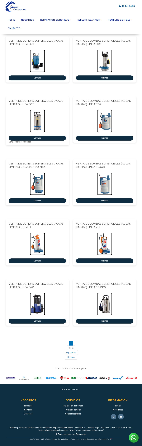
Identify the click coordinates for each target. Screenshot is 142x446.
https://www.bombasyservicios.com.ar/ (87, 430)
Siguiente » (71, 352)
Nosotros (27, 20)
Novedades (118, 410)
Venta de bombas (73, 410)
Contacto (14, 28)
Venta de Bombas (119, 20)
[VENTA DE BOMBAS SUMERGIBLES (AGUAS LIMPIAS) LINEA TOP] (104, 121)
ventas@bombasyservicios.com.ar (53, 430)
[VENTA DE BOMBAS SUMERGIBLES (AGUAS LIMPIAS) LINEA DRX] (104, 61)
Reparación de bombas (73, 406)
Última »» (71, 357)
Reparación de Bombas (55, 20)
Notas (118, 406)
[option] (10, 378)
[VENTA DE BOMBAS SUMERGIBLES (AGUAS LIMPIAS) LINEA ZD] (104, 244)
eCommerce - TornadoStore (58, 439)
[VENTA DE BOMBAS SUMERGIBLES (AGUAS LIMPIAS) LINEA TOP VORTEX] (37, 184)
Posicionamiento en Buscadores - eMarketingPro (90, 439)
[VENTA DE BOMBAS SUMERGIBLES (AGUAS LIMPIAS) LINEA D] (37, 244)
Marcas (75, 389)
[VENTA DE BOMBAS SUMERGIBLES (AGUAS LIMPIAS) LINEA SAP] (37, 304)
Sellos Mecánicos (89, 20)
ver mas (37, 78)
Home (11, 20)
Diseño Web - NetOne (38, 439)
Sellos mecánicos (73, 414)
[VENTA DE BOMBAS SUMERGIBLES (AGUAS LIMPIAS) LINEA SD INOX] (104, 304)
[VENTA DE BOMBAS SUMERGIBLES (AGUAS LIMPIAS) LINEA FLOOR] (104, 184)
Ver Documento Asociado (20, 142)
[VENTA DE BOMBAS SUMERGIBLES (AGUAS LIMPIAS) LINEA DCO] (37, 121)
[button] (111, 439)
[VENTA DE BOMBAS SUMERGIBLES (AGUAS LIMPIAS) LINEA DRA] (37, 61)
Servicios (28, 410)
